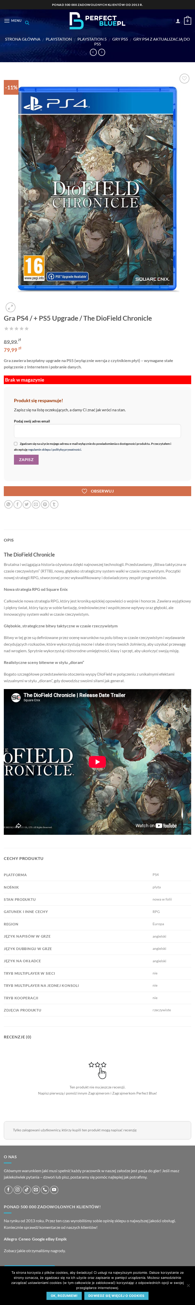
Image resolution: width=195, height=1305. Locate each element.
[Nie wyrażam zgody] (188, 1287)
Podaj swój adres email (32, 421)
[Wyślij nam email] (36, 1190)
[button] (13, 20)
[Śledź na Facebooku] (8, 1190)
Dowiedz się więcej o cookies (116, 1296)
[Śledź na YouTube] (54, 1190)
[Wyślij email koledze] (36, 504)
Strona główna (22, 39)
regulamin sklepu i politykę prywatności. (54, 449)
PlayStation (59, 39)
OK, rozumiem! (64, 1296)
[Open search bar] (27, 23)
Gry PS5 (120, 39)
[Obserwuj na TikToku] (27, 1190)
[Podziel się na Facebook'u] (17, 504)
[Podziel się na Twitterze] (27, 504)
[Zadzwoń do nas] (45, 1190)
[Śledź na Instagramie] (17, 1190)
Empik (61, 1238)
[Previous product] (101, 52)
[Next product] (93, 52)
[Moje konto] (178, 20)
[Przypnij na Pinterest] (45, 504)
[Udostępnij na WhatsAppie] (8, 504)
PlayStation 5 (92, 39)
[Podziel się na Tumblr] (54, 504)
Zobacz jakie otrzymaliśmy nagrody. (35, 1250)
